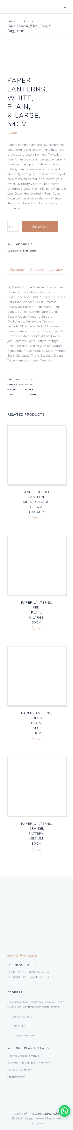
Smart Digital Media (47, 1114)
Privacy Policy (16, 1076)
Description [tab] (17, 269)
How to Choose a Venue (23, 1055)
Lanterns (30, 21)
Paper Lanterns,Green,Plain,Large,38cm (36, 723)
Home (11, 21)
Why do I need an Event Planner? (28, 1062)
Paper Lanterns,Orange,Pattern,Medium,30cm (36, 833)
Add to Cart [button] (29, 522)
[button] (64, 1111)
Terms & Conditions (20, 1069)
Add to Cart (40, 226)
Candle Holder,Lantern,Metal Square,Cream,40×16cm (36, 502)
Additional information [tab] (47, 269)
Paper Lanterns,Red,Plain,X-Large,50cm (36, 612)
